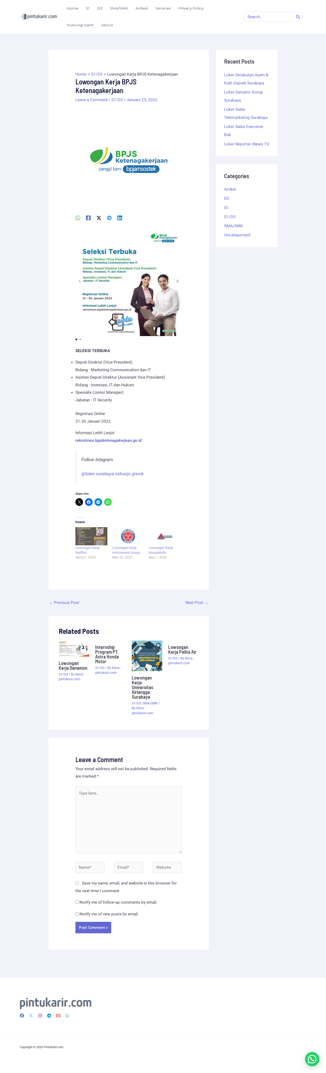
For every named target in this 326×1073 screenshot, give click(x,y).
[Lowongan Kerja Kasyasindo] (165, 536)
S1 (226, 207)
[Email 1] (58, 1015)
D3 (226, 198)
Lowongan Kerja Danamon (73, 665)
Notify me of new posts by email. (109, 914)
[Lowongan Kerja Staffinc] (91, 536)
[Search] (298, 17)
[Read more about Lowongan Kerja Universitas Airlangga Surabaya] (147, 655)
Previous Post (64, 602)
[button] (177, 281)
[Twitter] (31, 1015)
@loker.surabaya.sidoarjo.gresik (112, 473)
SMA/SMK (150, 703)
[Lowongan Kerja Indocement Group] (128, 536)
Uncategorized (237, 234)
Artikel (230, 189)
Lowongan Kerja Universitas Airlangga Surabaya (142, 687)
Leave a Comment (91, 99)
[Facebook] (88, 217)
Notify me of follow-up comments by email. (118, 902)
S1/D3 (117, 99)
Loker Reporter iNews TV (246, 144)
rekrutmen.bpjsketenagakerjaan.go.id (108, 440)
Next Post (196, 602)
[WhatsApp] (77, 217)
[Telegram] (109, 217)
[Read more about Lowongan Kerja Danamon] (74, 648)
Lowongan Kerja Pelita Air (182, 649)
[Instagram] (40, 1015)
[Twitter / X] (98, 217)
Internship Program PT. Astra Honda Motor (107, 654)
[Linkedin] (119, 217)
